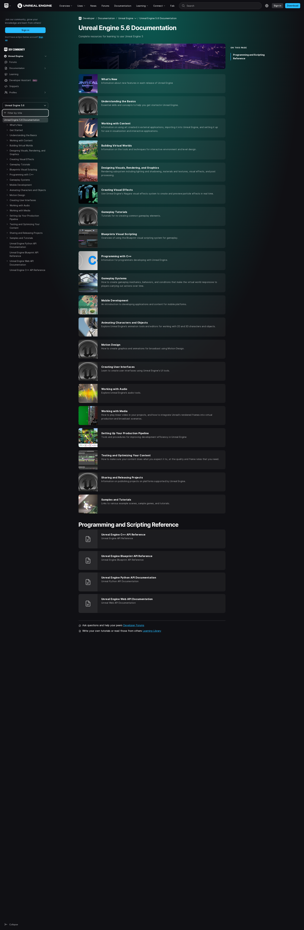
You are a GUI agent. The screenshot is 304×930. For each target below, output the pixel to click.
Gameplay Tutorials (20, 164)
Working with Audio (20, 205)
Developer (89, 18)
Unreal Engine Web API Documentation (22, 263)
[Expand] (7, 125)
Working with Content (21, 140)
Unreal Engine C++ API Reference (27, 270)
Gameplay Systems (20, 179)
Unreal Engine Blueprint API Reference (24, 254)
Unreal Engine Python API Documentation (23, 245)
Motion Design (17, 195)
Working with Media (20, 210)
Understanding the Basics (23, 135)
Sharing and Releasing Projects (26, 233)
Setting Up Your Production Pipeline (24, 217)
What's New (16, 125)
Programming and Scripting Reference (249, 56)
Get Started (16, 130)
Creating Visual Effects (22, 159)
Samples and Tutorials (21, 238)
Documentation (106, 18)
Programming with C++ (22, 174)
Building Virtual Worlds (21, 145)
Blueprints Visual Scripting (23, 169)
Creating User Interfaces (23, 200)
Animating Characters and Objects (28, 190)
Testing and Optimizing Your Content (25, 226)
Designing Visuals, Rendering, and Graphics (27, 152)
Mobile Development (21, 185)
